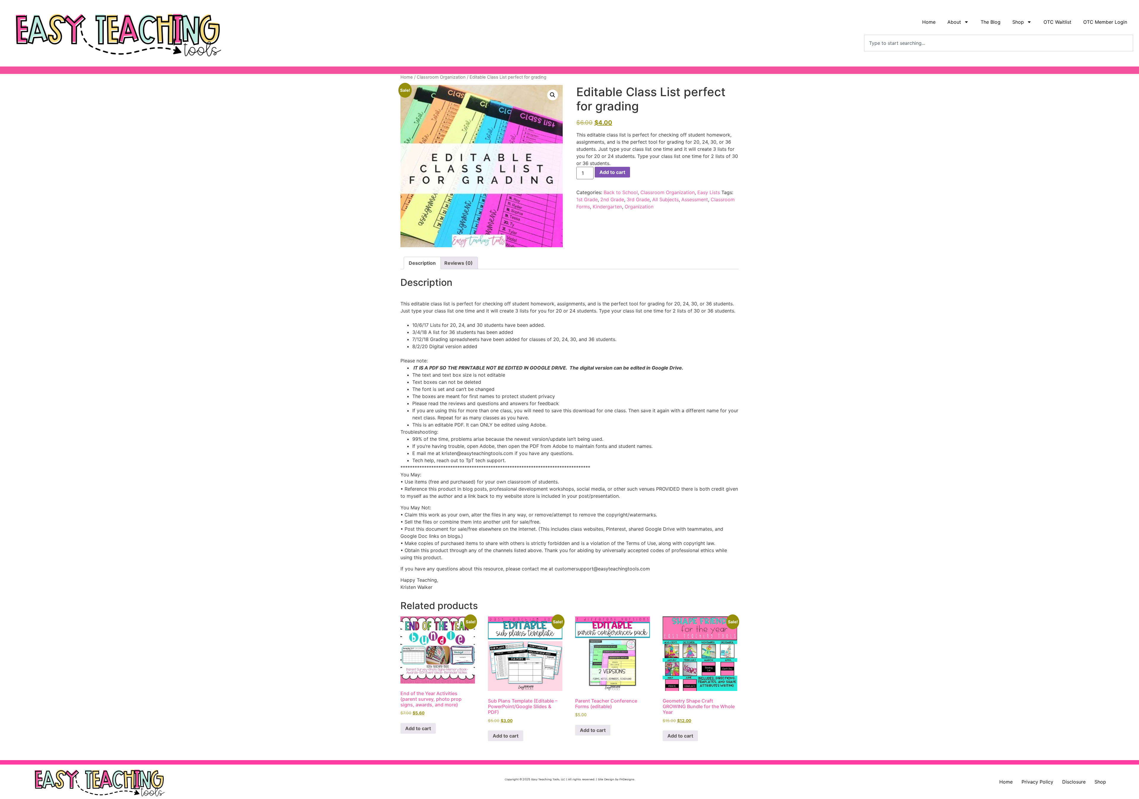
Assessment (694, 199)
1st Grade (587, 199)
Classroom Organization (441, 77)
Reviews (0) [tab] (458, 263)
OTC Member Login (1105, 22)
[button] (552, 95)
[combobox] (998, 43)
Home (929, 22)
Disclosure (1074, 782)
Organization (639, 207)
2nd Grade (612, 199)
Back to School (621, 192)
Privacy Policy (1037, 782)
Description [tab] (422, 263)
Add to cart (612, 172)
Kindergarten (607, 207)
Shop (1100, 782)
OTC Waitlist (1057, 22)
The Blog (990, 22)
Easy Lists (708, 192)
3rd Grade (638, 199)
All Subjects (665, 199)
